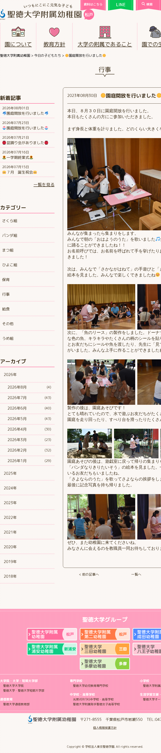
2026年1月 (17, 460)
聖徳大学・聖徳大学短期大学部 (23, 690)
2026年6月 (17, 408)
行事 (6, 294)
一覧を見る (44, 184)
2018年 (10, 576)
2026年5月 (17, 418)
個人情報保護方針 (105, 728)
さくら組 (9, 220)
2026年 (10, 374)
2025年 (10, 473)
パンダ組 (9, 235)
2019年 (10, 561)
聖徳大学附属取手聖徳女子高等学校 (96, 704)
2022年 (10, 517)
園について (18, 44)
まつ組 (7, 250)
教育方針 (54, 44)
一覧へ (136, 574)
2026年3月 (17, 439)
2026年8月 (17, 387)
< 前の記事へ (89, 574)
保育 (6, 279)
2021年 (10, 532)
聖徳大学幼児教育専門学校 (90, 686)
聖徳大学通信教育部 (16, 704)
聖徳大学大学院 (13, 686)
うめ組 (7, 338)
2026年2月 (17, 450)
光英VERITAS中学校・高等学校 (93, 699)
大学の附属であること (105, 44)
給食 (6, 309)
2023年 (10, 502)
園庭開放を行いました (25, 113)
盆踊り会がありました (25, 142)
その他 (7, 323)
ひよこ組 (9, 265)
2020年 (10, 547)
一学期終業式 (17, 157)
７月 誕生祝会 (19, 172)
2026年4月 (17, 429)
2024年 (10, 488)
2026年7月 (17, 397)
